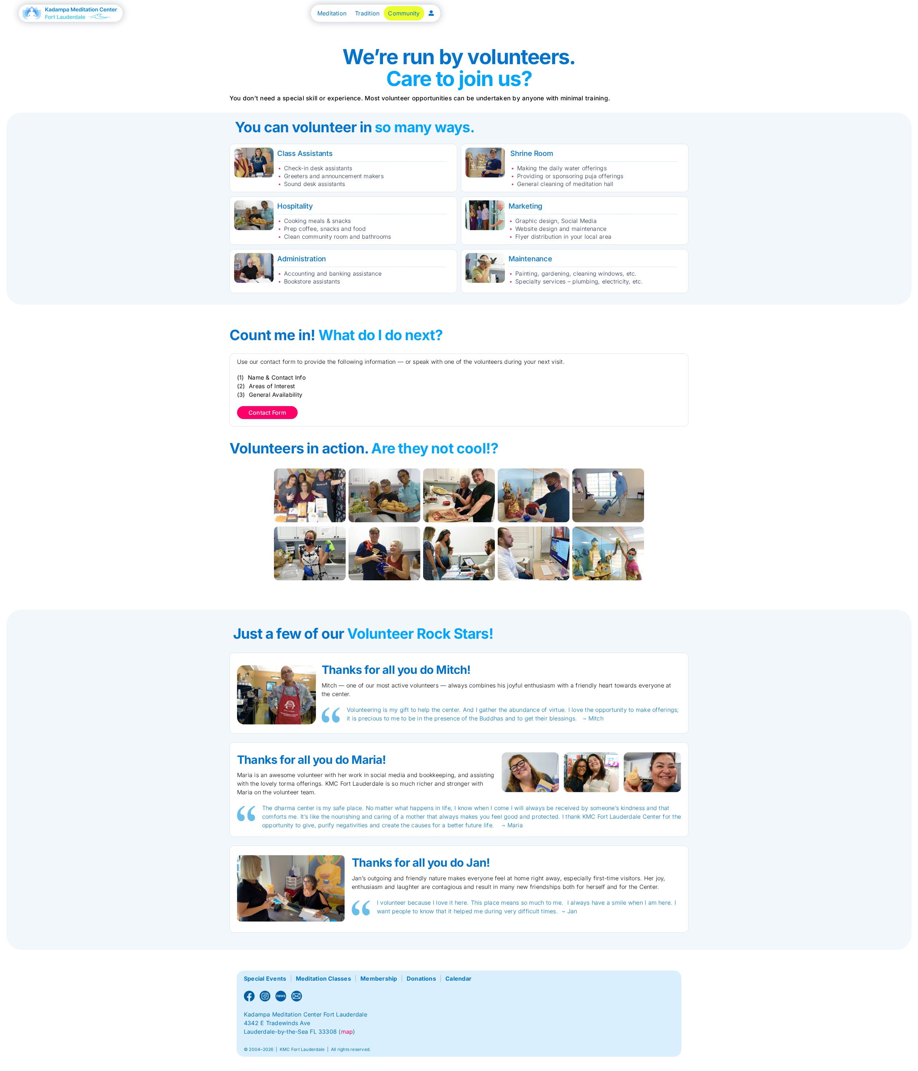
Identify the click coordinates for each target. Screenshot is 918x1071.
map (347, 1031)
